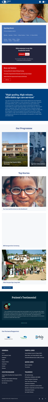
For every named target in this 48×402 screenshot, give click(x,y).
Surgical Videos (5, 361)
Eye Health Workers (29, 392)
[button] (45, 2)
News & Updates (28, 365)
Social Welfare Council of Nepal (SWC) (33, 353)
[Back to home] (6, 2)
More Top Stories (7, 287)
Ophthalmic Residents (30, 383)
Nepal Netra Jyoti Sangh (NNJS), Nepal (33, 355)
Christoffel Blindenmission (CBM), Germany (34, 357)
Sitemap (4, 368)
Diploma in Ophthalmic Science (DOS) (33, 385)
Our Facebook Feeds (6, 355)
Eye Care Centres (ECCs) (7, 380)
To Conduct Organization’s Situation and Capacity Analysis (18, 73)
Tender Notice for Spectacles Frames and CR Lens (15, 76)
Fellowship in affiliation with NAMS (32, 377)
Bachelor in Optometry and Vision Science (34, 387)
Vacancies (4, 364)
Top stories (27, 367)
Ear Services (4, 383)
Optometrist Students (29, 390)
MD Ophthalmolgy (29, 375)
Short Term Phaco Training (31, 381)
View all (7, 79)
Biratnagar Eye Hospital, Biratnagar (9, 378)
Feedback (4, 357)
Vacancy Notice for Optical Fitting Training (14, 71)
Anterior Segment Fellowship (31, 379)
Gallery (3, 359)
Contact (3, 366)
